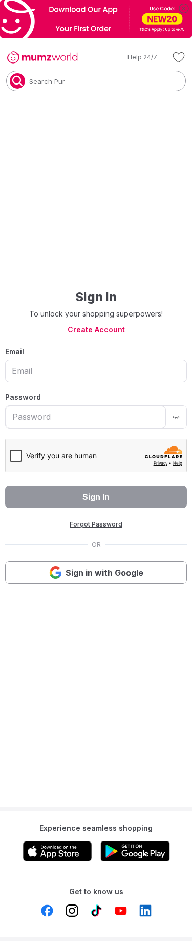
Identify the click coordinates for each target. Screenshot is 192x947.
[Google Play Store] (135, 851)
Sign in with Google (104, 572)
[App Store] (57, 851)
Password (23, 397)
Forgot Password (96, 524)
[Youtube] (121, 910)
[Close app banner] (184, 8)
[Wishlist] (179, 57)
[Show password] (176, 417)
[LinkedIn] (145, 910)
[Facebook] (47, 910)
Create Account (96, 329)
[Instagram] (72, 910)
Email (14, 351)
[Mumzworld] (42, 57)
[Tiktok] (96, 910)
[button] (135, 57)
